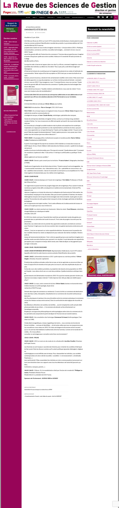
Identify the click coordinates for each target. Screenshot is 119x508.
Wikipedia (90, 241)
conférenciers (11, 132)
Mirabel (89, 196)
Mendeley (90, 192)
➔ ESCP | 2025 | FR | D (93, 86)
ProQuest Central (92, 215)
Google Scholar (91, 169)
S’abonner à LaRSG (92, 42)
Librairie (89, 58)
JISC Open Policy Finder (94, 173)
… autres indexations (93, 249)
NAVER (89, 200)
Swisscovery (90, 237)
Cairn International (92, 127)
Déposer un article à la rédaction (96, 61)
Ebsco (88, 143)
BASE (88, 116)
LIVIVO (89, 184)
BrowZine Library (92, 120)
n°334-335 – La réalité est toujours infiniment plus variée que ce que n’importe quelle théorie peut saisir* (11, 68)
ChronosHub (90, 135)
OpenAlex (90, 211)
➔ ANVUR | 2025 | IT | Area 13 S (96, 78)
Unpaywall (90, 218)
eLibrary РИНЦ (91, 154)
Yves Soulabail (40, 32)
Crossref (89, 139)
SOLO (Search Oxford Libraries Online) (98, 234)
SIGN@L (89, 230)
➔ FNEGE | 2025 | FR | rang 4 (95, 89)
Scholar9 (89, 222)
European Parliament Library (95, 158)
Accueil (28, 17)
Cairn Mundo (91, 131)
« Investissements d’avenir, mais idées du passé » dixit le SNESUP (42, 395)
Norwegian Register (92, 203)
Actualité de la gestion (33, 27)
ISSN (88, 181)
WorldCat (90, 245)
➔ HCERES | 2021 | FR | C (94, 101)
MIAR (88, 188)
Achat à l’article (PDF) (93, 54)
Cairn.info (90, 124)
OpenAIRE (90, 207)
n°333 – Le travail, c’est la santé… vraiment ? (11, 76)
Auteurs (67, 17)
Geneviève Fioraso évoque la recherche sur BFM (38, 388)
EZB (88, 162)
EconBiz (89, 146)
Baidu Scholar (91, 112)
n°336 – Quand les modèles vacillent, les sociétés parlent (11, 58)
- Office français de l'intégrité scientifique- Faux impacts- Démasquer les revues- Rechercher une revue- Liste (11, 120)
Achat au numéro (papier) (94, 46)
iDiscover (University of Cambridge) (97, 177)
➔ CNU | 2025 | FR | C (93, 82)
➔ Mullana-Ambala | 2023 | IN (95, 93)
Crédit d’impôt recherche (94, 65)
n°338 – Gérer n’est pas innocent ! (10, 42)
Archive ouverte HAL (93, 108)
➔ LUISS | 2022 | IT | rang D (94, 97)
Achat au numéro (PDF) (93, 50)
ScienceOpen (90, 226)
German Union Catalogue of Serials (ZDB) (99, 165)
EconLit (89, 150)
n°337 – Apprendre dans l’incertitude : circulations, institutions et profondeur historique (11, 50)
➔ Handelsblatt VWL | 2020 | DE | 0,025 (98, 105)
